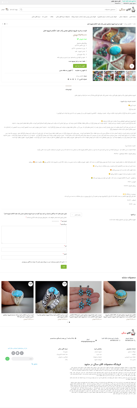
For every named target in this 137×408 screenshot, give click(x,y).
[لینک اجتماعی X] (75, 79)
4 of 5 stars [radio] (54, 221)
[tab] (68, 88)
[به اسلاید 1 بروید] (69, 322)
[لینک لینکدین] (71, 79)
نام (65, 246)
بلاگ (66, 360)
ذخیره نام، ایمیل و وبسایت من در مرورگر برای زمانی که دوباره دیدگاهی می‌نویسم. (43, 262)
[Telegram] (17, 353)
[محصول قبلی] (7, 24)
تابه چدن (123, 375)
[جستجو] (21, 9)
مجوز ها (65, 352)
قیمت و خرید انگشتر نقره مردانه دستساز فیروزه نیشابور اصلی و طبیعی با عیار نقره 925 (18, 316)
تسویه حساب (98, 352)
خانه (134, 24)
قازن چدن (112, 375)
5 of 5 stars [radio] (52, 221)
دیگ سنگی (83, 372)
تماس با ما (133, 360)
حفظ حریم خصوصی (130, 357)
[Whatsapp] (22, 353)
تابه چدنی (108, 375)
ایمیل (65, 254)
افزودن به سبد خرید (80, 66)
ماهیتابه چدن (117, 375)
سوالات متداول (132, 352)
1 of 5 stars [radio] (58, 221)
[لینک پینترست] (73, 79)
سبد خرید (99, 354)
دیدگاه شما (63, 224)
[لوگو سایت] (127, 9)
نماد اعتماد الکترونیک (62, 354)
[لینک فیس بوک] (78, 79)
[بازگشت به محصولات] (5, 24)
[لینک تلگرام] (2, 2)
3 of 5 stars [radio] (55, 221)
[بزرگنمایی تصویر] (132, 66)
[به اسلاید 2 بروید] (67, 322)
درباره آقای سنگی (63, 349)
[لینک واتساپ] (5, 2)
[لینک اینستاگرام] (7, 2)
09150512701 (126, 3)
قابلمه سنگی (133, 391)
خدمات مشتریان (131, 349)
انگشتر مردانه (127, 24)
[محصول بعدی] (2, 24)
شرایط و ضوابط (97, 357)
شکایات (134, 354)
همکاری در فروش (63, 357)
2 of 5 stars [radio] (56, 221)
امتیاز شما (64, 221)
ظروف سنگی (110, 386)
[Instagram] (13, 353)
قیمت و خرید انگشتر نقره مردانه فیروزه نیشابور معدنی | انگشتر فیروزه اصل (52, 316)
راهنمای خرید (98, 349)
